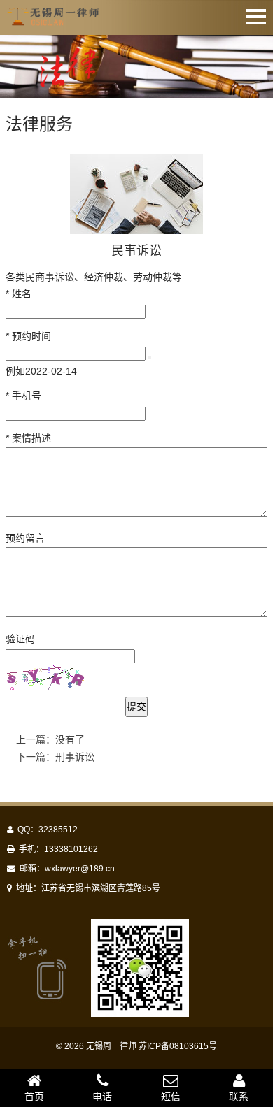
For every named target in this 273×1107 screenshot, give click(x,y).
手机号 (23, 395)
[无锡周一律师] (54, 19)
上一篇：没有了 (50, 739)
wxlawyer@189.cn (80, 869)
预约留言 (25, 538)
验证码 (20, 638)
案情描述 (28, 438)
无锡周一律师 (111, 1046)
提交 (136, 706)
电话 (102, 1096)
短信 (171, 1096)
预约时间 (28, 336)
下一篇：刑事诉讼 (55, 756)
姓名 (18, 293)
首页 (34, 1096)
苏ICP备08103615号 (178, 1046)
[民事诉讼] (136, 194)
